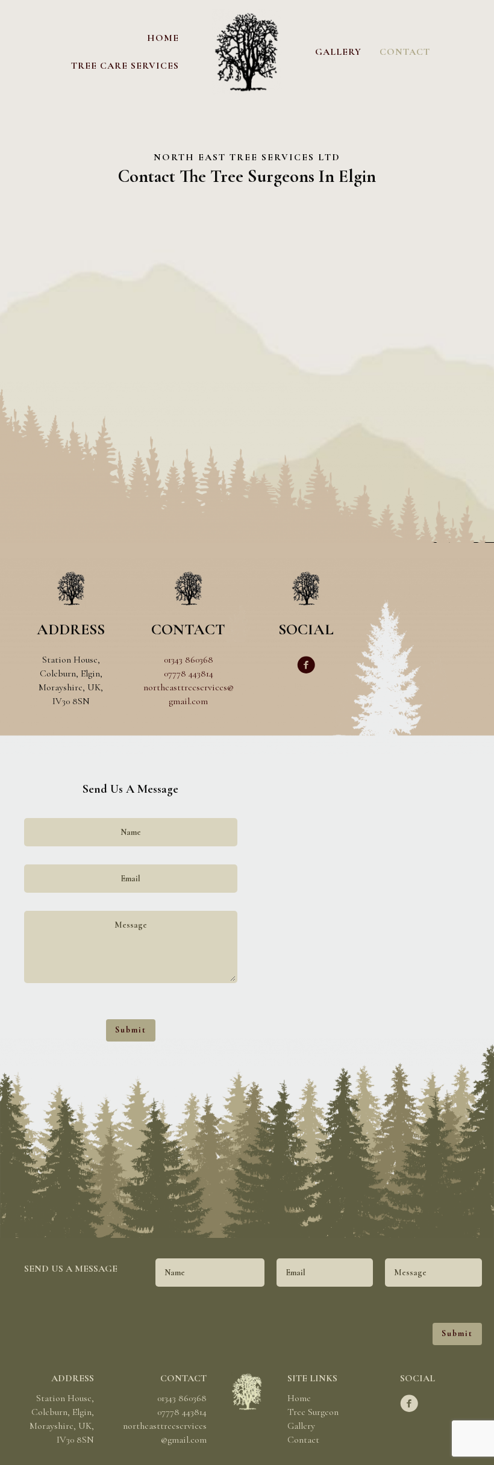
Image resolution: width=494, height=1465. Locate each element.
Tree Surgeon (313, 1412)
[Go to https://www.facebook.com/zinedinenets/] (306, 666)
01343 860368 (188, 660)
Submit (130, 1030)
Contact (303, 1440)
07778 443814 (188, 673)
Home (299, 1398)
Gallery (301, 1426)
